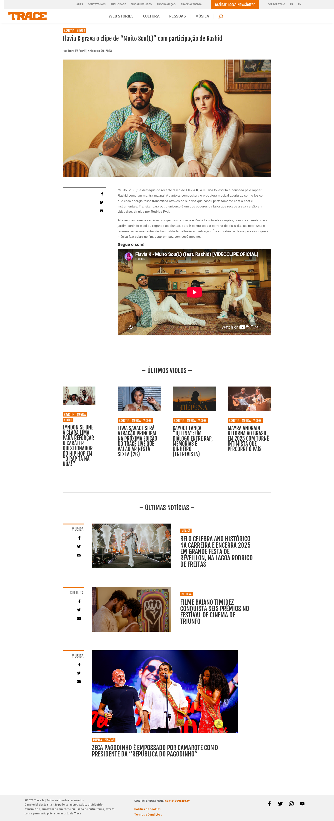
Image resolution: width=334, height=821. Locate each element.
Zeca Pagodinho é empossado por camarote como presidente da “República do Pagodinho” (155, 751)
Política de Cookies (147, 809)
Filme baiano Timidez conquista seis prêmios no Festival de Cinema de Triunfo (214, 611)
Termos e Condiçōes (148, 814)
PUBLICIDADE (118, 4)
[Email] (101, 210)
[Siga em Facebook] (269, 803)
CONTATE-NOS (97, 4)
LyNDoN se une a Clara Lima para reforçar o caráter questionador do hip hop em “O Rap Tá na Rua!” (78, 445)
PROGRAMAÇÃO (166, 4)
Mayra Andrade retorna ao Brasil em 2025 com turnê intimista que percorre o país (248, 438)
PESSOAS (177, 17)
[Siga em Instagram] (291, 803)
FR (291, 4)
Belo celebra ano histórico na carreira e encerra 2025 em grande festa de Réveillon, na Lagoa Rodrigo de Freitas (216, 551)
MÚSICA (202, 17)
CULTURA (151, 17)
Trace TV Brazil (77, 51)
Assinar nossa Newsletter (235, 4)
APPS (79, 4)
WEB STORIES (121, 17)
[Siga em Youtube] (302, 803)
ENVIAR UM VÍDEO (141, 4)
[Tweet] (101, 202)
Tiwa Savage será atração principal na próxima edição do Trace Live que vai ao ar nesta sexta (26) (137, 441)
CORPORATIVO (276, 4)
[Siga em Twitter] (280, 803)
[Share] (101, 193)
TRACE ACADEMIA (191, 4)
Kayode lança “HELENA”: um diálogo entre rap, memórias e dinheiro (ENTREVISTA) (193, 441)
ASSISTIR (69, 30)
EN (299, 4)
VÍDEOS (81, 30)
